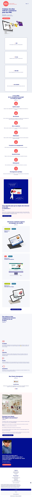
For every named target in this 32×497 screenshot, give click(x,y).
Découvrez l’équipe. (13, 422)
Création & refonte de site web (16, 477)
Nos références (16, 473)
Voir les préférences (16, 494)
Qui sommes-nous (16, 471)
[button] (30, 482)
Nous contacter (6, 18)
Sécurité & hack (16, 480)
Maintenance (16, 479)
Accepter (16, 489)
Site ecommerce (16, 478)
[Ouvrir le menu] (27, 3)
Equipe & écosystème (16, 472)
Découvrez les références (16, 309)
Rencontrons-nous (7, 464)
